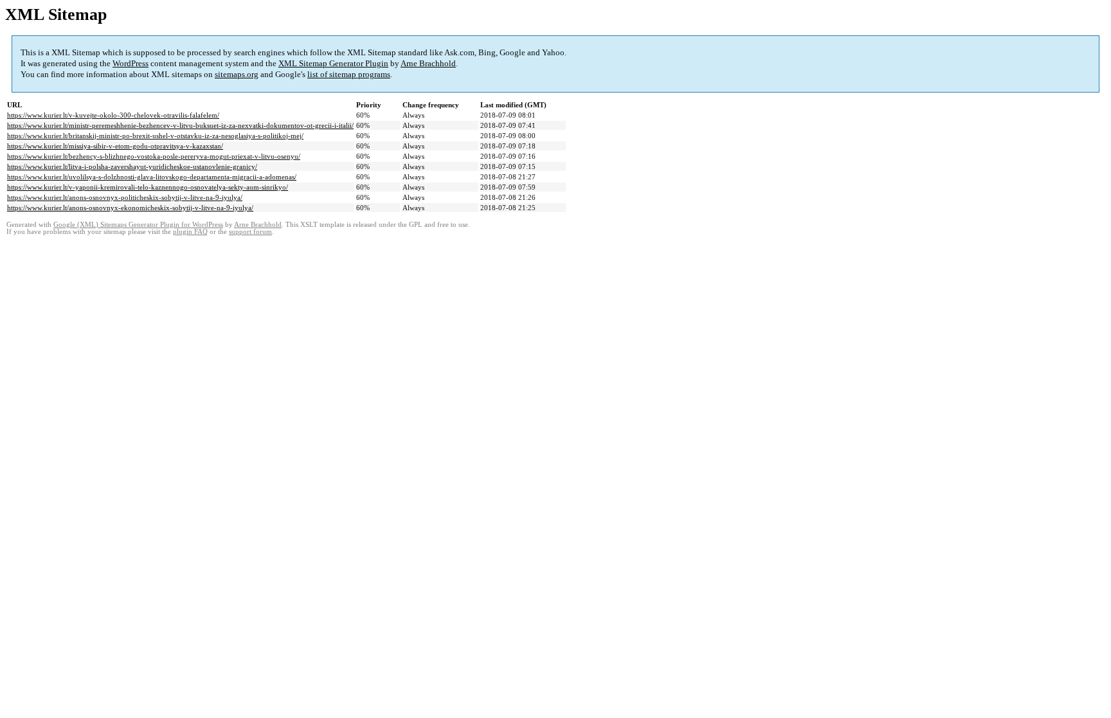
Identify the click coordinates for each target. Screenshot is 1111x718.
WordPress (131, 63)
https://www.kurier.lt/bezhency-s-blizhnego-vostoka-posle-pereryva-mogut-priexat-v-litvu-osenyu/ (153, 156)
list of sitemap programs (348, 74)
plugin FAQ (190, 231)
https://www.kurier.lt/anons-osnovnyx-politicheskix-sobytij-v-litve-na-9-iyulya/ (124, 197)
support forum (250, 231)
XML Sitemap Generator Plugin (333, 63)
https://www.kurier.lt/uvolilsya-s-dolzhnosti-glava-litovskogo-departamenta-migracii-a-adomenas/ (151, 177)
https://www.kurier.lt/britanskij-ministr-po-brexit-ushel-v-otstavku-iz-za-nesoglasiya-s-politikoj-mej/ (155, 135)
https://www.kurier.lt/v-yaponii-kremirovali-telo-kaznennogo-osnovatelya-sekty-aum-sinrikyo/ (147, 187)
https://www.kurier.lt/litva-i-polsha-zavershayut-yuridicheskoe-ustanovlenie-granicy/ (132, 166)
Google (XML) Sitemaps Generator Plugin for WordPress (138, 224)
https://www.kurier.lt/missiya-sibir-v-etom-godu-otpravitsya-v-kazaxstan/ (115, 146)
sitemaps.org (236, 74)
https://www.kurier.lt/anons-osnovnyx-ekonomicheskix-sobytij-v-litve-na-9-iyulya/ (130, 207)
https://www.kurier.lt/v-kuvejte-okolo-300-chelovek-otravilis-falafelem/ (113, 115)
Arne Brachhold (428, 63)
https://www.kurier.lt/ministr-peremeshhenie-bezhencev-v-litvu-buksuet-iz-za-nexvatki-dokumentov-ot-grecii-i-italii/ (180, 125)
